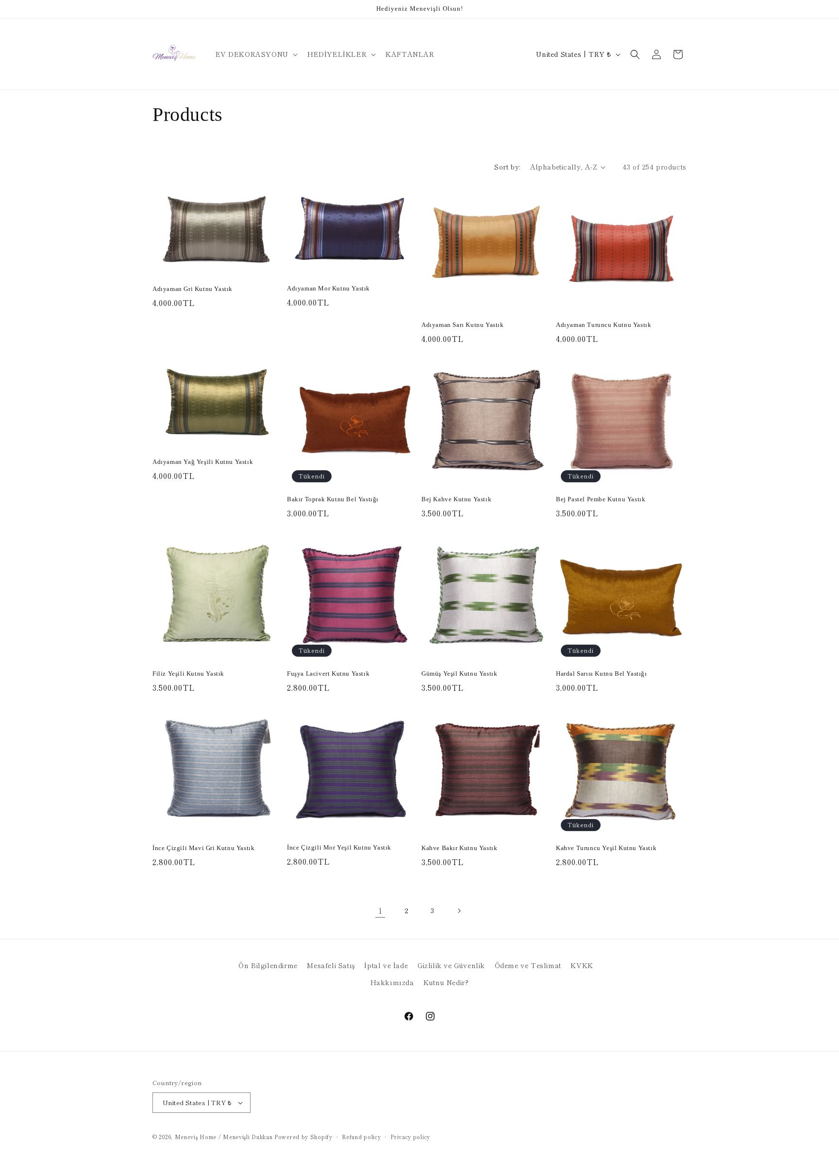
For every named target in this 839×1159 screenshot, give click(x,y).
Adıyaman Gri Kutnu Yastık (192, 288)
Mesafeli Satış (330, 965)
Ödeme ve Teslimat (528, 965)
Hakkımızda (392, 982)
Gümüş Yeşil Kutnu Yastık (459, 673)
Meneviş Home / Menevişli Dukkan (224, 1137)
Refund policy (361, 1137)
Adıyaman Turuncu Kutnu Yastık (603, 324)
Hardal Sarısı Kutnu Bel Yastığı (601, 673)
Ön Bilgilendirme (268, 965)
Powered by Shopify (303, 1137)
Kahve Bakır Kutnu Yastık (459, 848)
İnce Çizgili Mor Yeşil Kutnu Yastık (339, 847)
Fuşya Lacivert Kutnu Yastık (328, 673)
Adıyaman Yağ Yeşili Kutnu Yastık (202, 461)
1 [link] (380, 910)
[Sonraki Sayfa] (459, 910)
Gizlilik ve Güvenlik (451, 965)
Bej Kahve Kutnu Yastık (456, 499)
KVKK (582, 965)
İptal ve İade (386, 965)
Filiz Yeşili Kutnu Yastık (188, 673)
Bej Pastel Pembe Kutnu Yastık (600, 499)
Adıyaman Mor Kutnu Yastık (328, 288)
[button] (256, 54)
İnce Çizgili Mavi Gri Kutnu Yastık (203, 848)
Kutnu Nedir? (446, 982)
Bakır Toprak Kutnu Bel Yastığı (333, 499)
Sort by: (507, 166)
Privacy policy (410, 1137)
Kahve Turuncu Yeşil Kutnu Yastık (606, 848)
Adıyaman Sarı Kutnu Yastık (462, 324)
